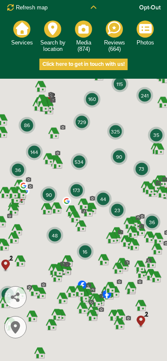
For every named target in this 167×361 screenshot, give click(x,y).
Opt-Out (150, 7)
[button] (61, 206)
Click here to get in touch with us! (83, 64)
